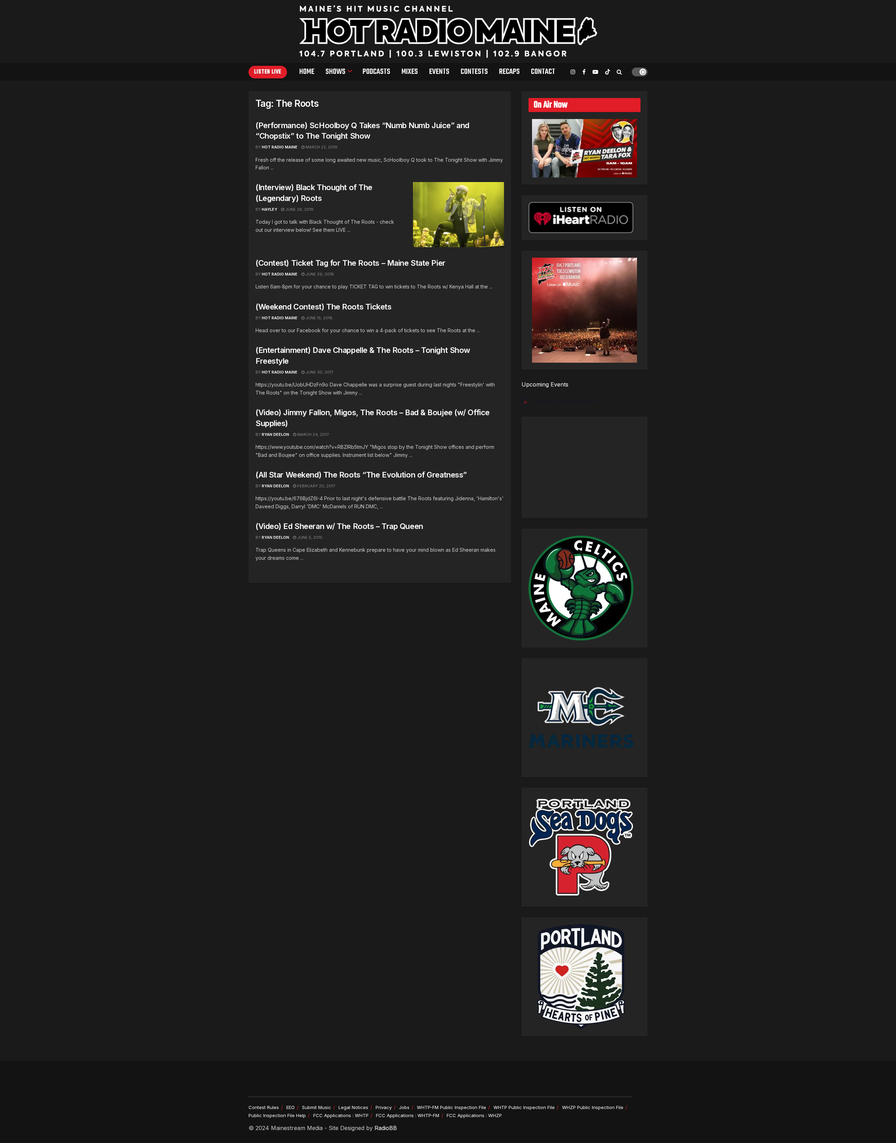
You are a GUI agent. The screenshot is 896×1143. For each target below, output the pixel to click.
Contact (543, 72)
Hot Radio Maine (280, 147)
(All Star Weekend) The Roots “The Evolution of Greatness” (361, 474)
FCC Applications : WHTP (341, 1115)
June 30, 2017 (318, 372)
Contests (474, 72)
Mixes (409, 72)
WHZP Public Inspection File (592, 1107)
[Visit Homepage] (448, 31)
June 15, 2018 (318, 317)
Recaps (509, 72)
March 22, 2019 (320, 147)
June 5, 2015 (309, 537)
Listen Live (267, 72)
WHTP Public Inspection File (524, 1107)
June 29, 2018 (299, 209)
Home (306, 72)
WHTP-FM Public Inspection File (451, 1107)
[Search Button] (619, 72)
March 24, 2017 (312, 434)
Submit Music (316, 1107)
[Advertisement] (584, 467)
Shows (335, 72)
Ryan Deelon (275, 434)
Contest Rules (263, 1107)
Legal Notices (353, 1107)
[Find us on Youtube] (595, 72)
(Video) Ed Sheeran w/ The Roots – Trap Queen (339, 526)
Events (439, 72)
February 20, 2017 (315, 485)
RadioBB (385, 1127)
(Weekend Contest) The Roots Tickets (323, 306)
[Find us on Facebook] (584, 72)
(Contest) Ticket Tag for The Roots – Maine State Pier (350, 262)
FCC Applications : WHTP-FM (407, 1115)
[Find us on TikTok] (607, 72)
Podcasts (376, 72)
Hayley (269, 209)
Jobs (404, 1107)
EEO (290, 1107)
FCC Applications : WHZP (474, 1115)
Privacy (384, 1107)
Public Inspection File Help (277, 1115)
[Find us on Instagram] (572, 72)
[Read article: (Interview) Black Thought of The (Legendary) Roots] (458, 214)
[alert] (585, 401)
